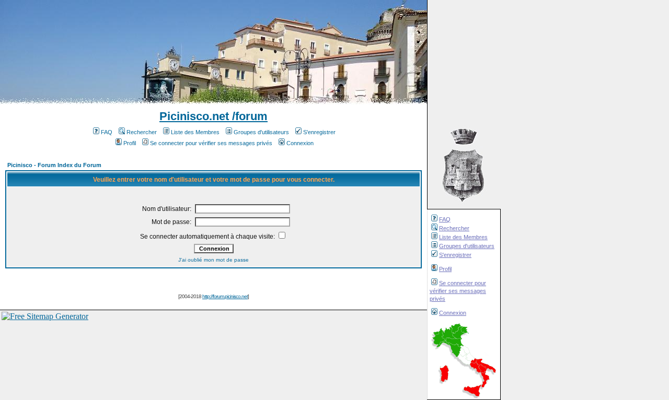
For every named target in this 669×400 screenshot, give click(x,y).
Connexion (452, 313)
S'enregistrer (455, 255)
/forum (248, 116)
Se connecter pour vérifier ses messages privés (458, 291)
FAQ (445, 219)
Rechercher (454, 228)
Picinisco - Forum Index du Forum (54, 165)
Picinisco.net (194, 116)
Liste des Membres (463, 237)
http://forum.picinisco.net (225, 296)
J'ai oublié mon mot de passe (213, 260)
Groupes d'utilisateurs (466, 246)
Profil (445, 269)
